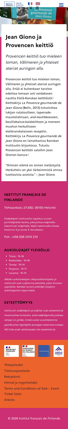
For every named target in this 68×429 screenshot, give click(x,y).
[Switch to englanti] (38, 3)
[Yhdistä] (37, 8)
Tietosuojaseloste (17, 371)
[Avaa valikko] (60, 5)
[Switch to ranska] (30, 3)
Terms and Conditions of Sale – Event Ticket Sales (31, 391)
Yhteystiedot (13, 365)
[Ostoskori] (31, 8)
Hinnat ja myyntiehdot (20, 382)
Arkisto (11, 29)
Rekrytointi (12, 376)
